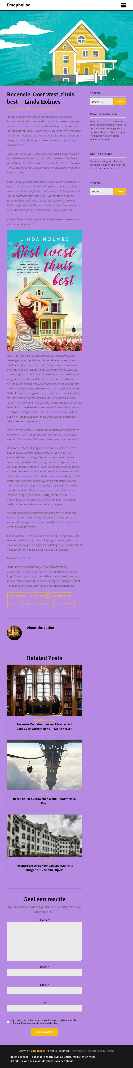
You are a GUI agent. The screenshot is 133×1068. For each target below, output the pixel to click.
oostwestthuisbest (61, 595)
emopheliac (17, 109)
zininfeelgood (65, 603)
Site (44, 1002)
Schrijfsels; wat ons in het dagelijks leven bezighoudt (42, 1061)
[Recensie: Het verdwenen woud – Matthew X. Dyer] (44, 764)
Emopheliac (18, 5)
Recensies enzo (17, 595)
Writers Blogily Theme (101, 1050)
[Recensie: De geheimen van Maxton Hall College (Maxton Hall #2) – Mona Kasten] (44, 689)
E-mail (44, 984)
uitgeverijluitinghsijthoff (38, 603)
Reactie (44, 920)
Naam (44, 967)
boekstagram (38, 595)
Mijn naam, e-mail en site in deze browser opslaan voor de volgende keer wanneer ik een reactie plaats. (43, 1022)
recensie (14, 603)
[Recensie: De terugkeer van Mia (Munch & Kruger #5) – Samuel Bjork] (44, 834)
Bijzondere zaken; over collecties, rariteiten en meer (63, 1057)
